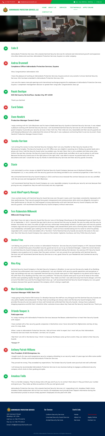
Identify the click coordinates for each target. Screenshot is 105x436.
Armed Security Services (54, 420)
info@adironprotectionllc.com (28, 2)
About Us (52, 7)
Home (44, 7)
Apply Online (88, 7)
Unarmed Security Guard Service (57, 417)
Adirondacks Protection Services (49, 433)
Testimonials (75, 7)
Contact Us (47, 12)
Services (63, 7)
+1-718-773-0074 (9, 2)
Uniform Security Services (55, 414)
